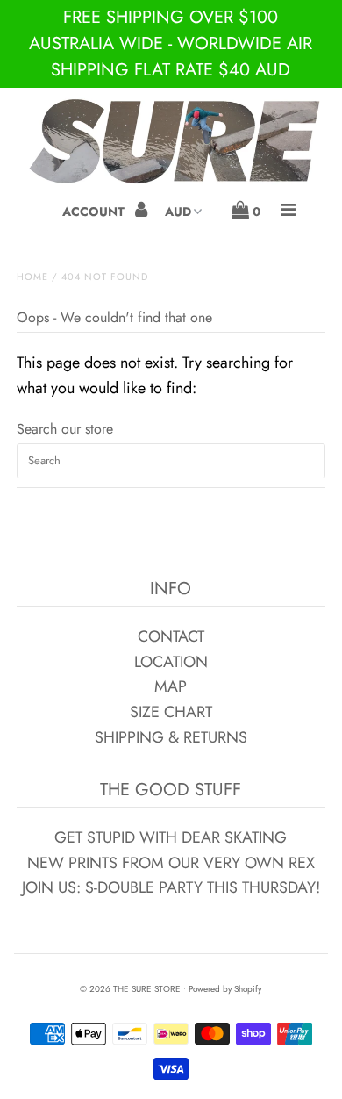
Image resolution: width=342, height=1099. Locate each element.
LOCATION (171, 661)
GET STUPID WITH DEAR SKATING (170, 837)
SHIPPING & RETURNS (171, 737)
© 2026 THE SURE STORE (130, 988)
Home (32, 276)
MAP (170, 686)
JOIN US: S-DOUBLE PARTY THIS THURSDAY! (171, 887)
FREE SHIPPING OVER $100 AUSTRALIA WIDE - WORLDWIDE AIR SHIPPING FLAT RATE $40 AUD (170, 43)
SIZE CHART (171, 711)
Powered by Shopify (225, 988)
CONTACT (171, 636)
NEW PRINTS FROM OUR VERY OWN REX (171, 862)
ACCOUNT (95, 211)
